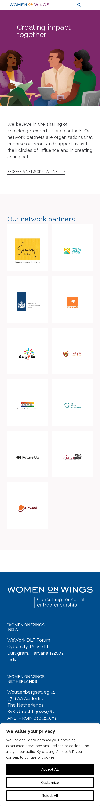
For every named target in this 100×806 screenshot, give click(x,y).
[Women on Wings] (29, 5)
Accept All (50, 769)
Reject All (50, 796)
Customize (50, 782)
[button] (78, 5)
